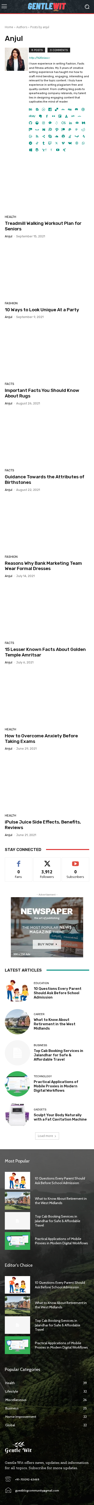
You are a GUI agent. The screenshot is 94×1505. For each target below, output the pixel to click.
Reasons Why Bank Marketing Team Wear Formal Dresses (43, 565)
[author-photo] (17, 100)
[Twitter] (56, 141)
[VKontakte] (70, 141)
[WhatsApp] (83, 141)
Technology (43, 1076)
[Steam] (77, 135)
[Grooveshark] (37, 121)
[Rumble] (30, 135)
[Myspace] (37, 128)
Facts (9, 383)
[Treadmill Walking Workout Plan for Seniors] (47, 185)
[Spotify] (63, 135)
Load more (45, 1136)
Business (40, 1045)
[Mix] (30, 128)
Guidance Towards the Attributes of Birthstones (44, 479)
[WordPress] (37, 148)
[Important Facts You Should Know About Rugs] (47, 352)
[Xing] (64, 148)
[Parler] (50, 128)
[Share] (43, 135)
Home (9, 27)
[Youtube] (57, 148)
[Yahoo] (44, 148)
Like (18, 861)
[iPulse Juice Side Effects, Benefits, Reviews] (47, 784)
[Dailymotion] (50, 108)
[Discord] (76, 108)
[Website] (76, 141)
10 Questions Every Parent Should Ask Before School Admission (57, 992)
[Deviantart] (63, 108)
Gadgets (40, 1109)
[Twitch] (50, 141)
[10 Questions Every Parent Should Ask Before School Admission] (17, 990)
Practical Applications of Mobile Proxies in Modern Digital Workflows (56, 1086)
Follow (47, 861)
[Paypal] (69, 128)
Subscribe (75, 861)
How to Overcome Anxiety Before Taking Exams (41, 738)
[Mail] (77, 121)
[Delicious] (56, 108)
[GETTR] (79, 115)
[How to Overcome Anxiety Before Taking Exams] (47, 697)
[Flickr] (53, 115)
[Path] (56, 128)
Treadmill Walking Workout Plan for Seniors (43, 226)
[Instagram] (43, 121)
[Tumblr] (43, 141)
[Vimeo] (63, 141)
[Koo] (56, 121)
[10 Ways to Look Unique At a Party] (47, 271)
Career (39, 1014)
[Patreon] (63, 128)
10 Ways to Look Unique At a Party (42, 309)
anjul (8, 236)
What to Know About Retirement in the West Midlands (54, 1024)
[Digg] (70, 108)
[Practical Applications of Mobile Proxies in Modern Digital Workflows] (17, 1083)
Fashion (11, 303)
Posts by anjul (39, 27)
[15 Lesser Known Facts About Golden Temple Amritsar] (47, 611)
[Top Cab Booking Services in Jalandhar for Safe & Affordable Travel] (17, 1052)
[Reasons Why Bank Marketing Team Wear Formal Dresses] (47, 525)
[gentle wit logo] (47, 6)
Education (41, 983)
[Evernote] (40, 115)
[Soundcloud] (56, 135)
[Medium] (83, 121)
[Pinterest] (76, 128)
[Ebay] (32, 115)
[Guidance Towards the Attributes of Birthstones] (47, 438)
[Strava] (83, 135)
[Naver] (43, 128)
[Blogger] (37, 108)
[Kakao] (50, 121)
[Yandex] (51, 148)
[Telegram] (30, 141)
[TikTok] (37, 141)
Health (10, 216)
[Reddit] (83, 128)
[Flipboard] (59, 115)
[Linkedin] (70, 121)
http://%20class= (39, 58)
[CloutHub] (43, 108)
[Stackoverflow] (69, 135)
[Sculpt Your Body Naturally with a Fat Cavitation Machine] (17, 1115)
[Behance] (30, 108)
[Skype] (50, 135)
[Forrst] (66, 115)
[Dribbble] (83, 108)
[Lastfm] (63, 121)
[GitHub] (30, 121)
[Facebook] (46, 115)
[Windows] (30, 148)
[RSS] (37, 135)
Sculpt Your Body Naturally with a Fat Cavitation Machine (60, 1117)
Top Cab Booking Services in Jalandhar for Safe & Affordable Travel (58, 1055)
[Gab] (72, 115)
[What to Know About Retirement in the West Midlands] (17, 1021)
